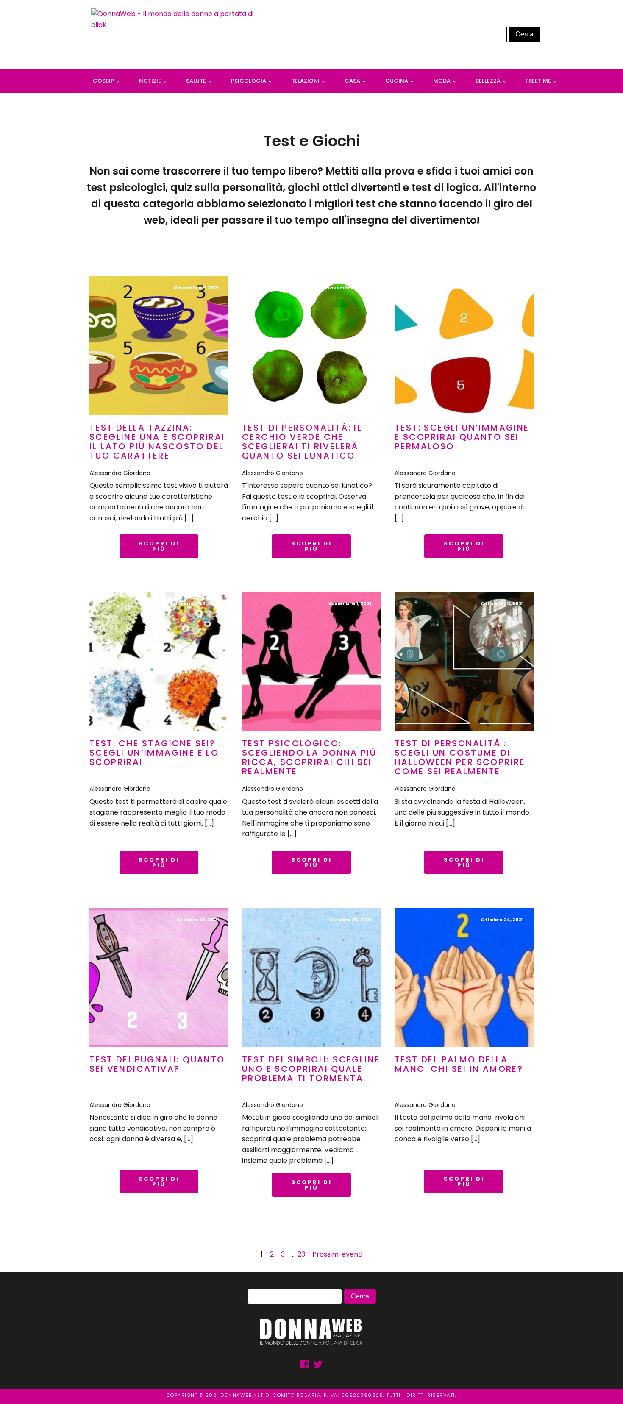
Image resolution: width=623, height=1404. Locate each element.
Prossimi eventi (337, 1254)
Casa (352, 81)
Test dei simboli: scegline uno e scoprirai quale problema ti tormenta (311, 1069)
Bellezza (488, 81)
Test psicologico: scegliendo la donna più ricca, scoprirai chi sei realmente (309, 757)
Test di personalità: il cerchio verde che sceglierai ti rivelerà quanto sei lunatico (302, 442)
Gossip (103, 81)
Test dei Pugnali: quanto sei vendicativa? (157, 1064)
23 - (305, 1254)
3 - (286, 1254)
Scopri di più (159, 546)
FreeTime (538, 81)
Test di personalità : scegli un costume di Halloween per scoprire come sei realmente (460, 757)
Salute (196, 81)
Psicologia (248, 81)
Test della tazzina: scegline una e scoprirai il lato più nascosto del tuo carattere (157, 442)
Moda (442, 81)
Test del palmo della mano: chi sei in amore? (459, 1064)
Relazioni (305, 81)
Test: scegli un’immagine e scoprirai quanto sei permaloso (462, 437)
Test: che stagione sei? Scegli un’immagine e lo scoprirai (154, 752)
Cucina (396, 81)
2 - (275, 1254)
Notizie (150, 81)
